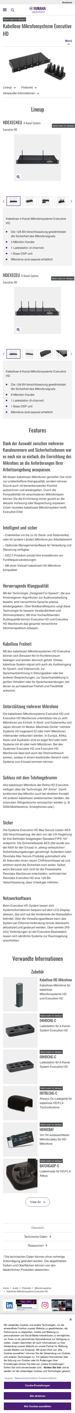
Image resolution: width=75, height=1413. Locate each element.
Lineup (7, 87)
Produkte (26, 1287)
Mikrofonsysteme (43, 1287)
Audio (15, 1287)
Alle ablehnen (38, 1396)
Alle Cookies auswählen (37, 1406)
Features (27, 87)
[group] (13, 354)
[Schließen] (71, 1319)
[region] (37, 1363)
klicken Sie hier (52, 1367)
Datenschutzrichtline (26, 1378)
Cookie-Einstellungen (37, 1385)
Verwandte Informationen (19, 93)
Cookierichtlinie (47, 1378)
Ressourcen (36, 1245)
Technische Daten (35, 1236)
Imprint (9, 1378)
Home (6, 1287)
